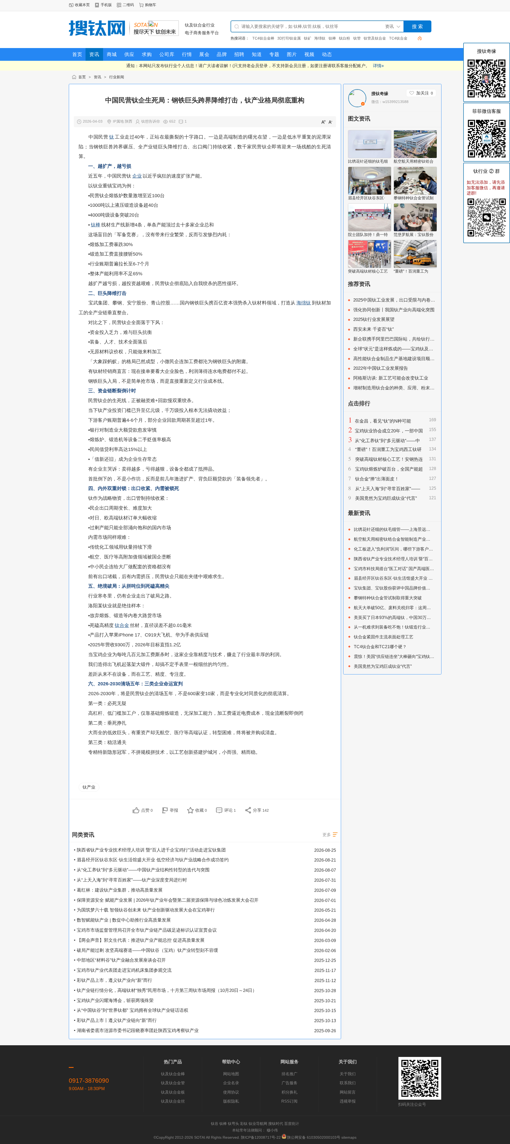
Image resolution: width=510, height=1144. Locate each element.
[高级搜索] (417, 38)
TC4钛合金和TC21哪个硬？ (380, 646)
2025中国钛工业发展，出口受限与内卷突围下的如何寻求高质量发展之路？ (428, 300)
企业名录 (231, 1083)
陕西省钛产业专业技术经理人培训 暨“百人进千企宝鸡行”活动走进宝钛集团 (424, 558)
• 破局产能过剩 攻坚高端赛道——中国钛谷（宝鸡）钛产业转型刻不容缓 (146, 950)
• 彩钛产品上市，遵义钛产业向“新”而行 (113, 980)
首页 (82, 77)
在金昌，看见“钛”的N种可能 (383, 421)
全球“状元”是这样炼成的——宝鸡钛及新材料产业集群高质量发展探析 (422, 348)
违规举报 (348, 1101)
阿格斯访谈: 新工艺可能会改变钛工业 (390, 378)
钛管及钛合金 (375, 38)
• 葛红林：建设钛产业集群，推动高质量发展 (118, 890)
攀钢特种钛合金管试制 (414, 198)
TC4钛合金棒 (263, 38)
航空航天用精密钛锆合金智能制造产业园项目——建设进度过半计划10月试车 (426, 539)
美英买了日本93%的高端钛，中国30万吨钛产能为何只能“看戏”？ (415, 617)
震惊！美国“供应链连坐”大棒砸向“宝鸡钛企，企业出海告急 (409, 656)
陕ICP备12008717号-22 (261, 1137)
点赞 (147, 810)
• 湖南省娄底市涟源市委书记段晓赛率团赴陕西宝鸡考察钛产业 (136, 1030)
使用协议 (231, 1092)
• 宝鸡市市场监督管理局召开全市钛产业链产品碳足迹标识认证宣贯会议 (145, 930)
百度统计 (291, 1124)
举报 (174, 810)
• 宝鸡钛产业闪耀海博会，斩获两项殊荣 (114, 1000)
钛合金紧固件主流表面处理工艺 (383, 636)
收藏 (201, 810)
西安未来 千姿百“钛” (373, 329)
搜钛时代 (275, 1124)
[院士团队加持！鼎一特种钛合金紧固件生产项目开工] (369, 230)
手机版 (106, 5)
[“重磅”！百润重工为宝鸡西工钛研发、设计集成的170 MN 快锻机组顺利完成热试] (415, 266)
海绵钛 (319, 38)
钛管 (357, 38)
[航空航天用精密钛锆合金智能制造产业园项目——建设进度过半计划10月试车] (415, 156)
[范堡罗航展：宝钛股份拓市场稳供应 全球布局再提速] (415, 230)
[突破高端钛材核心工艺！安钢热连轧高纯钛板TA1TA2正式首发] (369, 266)
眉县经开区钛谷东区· (366, 198)
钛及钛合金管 (173, 1083)
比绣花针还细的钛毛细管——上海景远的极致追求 (400, 529)
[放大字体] (323, 121)
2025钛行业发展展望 (373, 319)
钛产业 (89, 787)
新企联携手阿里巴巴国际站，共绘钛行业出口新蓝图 (405, 339)
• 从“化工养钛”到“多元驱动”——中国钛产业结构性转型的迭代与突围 (142, 869)
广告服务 (290, 1083)
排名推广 (290, 1074)
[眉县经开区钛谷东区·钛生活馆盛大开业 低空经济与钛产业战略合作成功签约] (369, 193)
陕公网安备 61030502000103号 (313, 1137)
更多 (326, 834)
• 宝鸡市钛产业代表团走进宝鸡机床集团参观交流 (123, 970)
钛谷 (214, 1124)
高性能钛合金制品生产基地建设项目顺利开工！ (400, 358)
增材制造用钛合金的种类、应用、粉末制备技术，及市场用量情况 (418, 387)
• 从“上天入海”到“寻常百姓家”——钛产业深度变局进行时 (130, 880)
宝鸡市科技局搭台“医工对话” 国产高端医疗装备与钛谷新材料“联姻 (416, 568)
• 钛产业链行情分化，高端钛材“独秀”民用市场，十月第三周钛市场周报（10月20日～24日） (165, 990)
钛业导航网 (258, 1124)
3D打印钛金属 (289, 38)
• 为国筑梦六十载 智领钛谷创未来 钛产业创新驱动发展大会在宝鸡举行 (144, 910)
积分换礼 (290, 1092)
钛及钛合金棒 (173, 1074)
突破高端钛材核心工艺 (368, 271)
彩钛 (244, 1124)
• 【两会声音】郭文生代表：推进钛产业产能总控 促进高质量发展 (139, 940)
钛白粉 (344, 38)
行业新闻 (116, 77)
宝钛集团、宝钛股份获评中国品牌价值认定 (394, 588)
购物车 (150, 5)
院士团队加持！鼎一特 (368, 234)
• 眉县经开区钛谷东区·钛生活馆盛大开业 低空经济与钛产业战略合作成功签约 (151, 859)
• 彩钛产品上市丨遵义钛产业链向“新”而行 (115, 1020)
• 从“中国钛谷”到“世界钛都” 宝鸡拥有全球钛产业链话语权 (131, 1010)
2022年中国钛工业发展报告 (380, 368)
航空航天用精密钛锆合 (414, 161)
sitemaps (348, 1137)
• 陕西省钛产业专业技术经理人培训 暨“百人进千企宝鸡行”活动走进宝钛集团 (150, 850)
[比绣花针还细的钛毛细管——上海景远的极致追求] (369, 156)
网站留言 (348, 1092)
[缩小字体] (330, 121)
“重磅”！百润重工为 (411, 271)
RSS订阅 (289, 1101)
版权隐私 (231, 1101)
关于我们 (348, 1074)
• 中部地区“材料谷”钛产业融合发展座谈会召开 (120, 960)
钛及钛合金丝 (173, 1101)
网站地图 (231, 1074)
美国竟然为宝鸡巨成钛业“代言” (386, 498)
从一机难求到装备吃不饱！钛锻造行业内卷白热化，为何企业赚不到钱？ (422, 627)
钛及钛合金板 (173, 1092)
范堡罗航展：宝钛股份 (414, 234)
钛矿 (307, 38)
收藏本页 (82, 5)
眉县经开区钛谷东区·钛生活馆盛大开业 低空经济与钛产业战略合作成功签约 (425, 578)
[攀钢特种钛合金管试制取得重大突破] (415, 193)
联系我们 (348, 1083)
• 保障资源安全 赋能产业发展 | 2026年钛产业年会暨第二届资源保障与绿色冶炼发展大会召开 (166, 900)
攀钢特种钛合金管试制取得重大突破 (388, 597)
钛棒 (332, 38)
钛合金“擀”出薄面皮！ (377, 478)
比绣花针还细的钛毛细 (368, 161)
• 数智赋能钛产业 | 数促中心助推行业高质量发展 (122, 920)
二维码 (128, 5)
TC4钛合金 (398, 38)
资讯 (97, 77)
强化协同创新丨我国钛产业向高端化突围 (394, 309)
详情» (378, 65)
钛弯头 (233, 1124)
